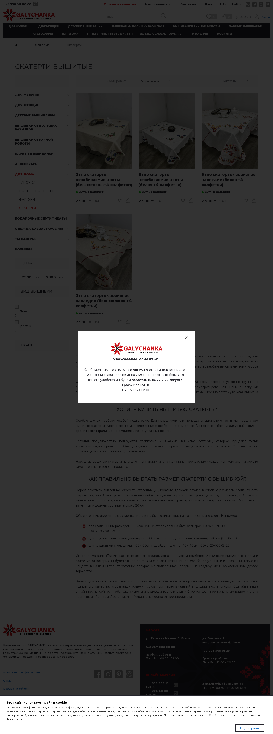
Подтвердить (250, 728)
